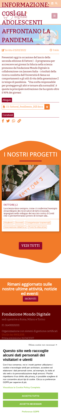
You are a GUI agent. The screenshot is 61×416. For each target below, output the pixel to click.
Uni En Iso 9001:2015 (13, 334)
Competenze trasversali (38, 222)
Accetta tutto (30, 396)
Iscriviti (30, 298)
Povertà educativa (37, 227)
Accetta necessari (31, 404)
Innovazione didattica (15, 227)
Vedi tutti (30, 246)
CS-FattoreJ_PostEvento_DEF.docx (24, 106)
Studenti (8, 222)
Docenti (19, 222)
